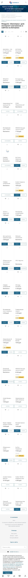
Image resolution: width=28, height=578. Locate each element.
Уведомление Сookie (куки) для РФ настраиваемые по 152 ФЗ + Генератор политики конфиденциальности (8, 105)
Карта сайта (14, 542)
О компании (14, 517)
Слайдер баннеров (5, 158)
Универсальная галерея (19, 310)
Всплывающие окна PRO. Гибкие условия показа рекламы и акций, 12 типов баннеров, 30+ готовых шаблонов (20, 80)
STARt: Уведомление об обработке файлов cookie (19, 105)
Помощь (14, 530)
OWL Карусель (19, 260)
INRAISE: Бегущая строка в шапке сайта (20, 129)
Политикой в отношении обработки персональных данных (13, 564)
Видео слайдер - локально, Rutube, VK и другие (7, 424)
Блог (14, 520)
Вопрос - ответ (14, 535)
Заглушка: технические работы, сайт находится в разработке (18, 237)
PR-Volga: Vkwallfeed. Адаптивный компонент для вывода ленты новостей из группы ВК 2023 (19, 286)
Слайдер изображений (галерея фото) (7, 286)
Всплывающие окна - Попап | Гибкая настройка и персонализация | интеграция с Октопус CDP (7, 129)
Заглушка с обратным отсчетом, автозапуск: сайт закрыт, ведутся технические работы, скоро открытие (7, 80)
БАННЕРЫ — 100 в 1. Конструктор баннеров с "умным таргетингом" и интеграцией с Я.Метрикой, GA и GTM (7, 51)
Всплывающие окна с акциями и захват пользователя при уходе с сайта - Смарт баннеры (7, 311)
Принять (7, 573)
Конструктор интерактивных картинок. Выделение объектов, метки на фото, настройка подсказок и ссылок (19, 213)
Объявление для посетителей (7, 261)
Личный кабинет (14, 537)
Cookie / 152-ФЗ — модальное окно (20, 477)
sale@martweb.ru (14, 551)
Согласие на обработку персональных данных (14, 522)
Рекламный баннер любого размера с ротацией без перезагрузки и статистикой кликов (7, 370)
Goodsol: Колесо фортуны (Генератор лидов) (7, 478)
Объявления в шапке (6, 448)
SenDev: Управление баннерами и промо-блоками (19, 449)
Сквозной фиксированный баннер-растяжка (7, 503)
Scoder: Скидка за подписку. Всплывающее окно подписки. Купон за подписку (20, 183)
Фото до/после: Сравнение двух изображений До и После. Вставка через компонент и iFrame (7, 237)
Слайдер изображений (6, 182)
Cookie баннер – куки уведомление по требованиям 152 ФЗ (7, 400)
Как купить (14, 533)
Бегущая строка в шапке (20, 423)
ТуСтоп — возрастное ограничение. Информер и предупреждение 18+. (7, 213)
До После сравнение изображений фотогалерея (19, 159)
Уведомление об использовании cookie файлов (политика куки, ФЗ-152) (7, 340)
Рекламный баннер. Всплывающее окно (19, 340)
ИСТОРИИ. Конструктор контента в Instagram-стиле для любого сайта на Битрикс (20, 51)
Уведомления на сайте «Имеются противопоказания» (20, 400)
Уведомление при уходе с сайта (20, 502)
